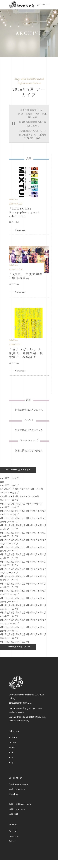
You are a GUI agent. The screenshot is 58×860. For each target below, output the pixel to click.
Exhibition (13, 199)
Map (11, 757)
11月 (36, 489)
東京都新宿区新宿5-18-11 (21, 703)
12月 (2, 482)
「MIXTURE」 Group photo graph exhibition (24, 212)
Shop (11, 762)
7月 (20, 489)
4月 (9, 489)
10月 (32, 489)
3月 (5, 489)
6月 (16, 489)
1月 (1, 503)
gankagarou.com (16, 712)
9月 (27, 489)
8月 (24, 489)
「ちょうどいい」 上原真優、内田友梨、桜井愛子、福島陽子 (26, 353)
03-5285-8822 (15, 708)
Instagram (13, 836)
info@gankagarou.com (31, 708)
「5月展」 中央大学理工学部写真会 (26, 276)
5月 (12, 489)
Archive (12, 742)
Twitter (12, 841)
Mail (11, 752)
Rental (12, 747)
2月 (1, 489)
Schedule (13, 737)
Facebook (13, 831)
